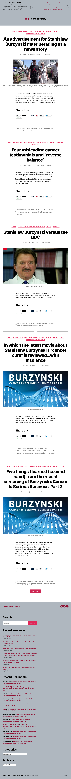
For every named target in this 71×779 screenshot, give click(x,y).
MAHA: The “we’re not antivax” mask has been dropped (19, 648)
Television (56, 227)
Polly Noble (31, 212)
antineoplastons (21, 128)
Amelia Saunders (21, 448)
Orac (24, 54)
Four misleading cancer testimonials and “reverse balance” (35, 155)
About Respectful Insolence (54, 3)
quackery (36, 212)
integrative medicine (44, 211)
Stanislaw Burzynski (29, 130)
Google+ (18, 606)
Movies (61, 337)
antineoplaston (30, 448)
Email (11, 606)
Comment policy (57, 5)
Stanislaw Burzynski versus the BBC (35, 234)
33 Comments (47, 54)
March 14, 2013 (35, 492)
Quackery (56, 31)
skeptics (19, 584)
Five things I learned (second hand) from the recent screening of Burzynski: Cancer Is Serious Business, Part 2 (35, 479)
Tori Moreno (51, 453)
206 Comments (46, 242)
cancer (43, 209)
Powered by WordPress (31, 775)
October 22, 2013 (34, 165)
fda (41, 450)
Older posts (35, 591)
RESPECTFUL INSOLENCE (12, 3)
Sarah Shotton (43, 212)
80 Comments (45, 365)
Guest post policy (57, 7)
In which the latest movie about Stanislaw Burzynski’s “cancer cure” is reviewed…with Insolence (35, 352)
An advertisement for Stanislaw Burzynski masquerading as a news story (35, 44)
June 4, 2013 (34, 242)
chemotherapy (21, 450)
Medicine (49, 31)
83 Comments (46, 492)
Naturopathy (61, 142)
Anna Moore (29, 209)
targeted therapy (43, 453)
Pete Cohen (20, 130)
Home (44, 3)
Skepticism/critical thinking (35, 33)
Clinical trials (18, 337)
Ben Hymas (40, 448)
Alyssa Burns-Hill (21, 209)
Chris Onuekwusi (29, 450)
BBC (27, 323)
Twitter (5, 606)
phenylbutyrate (51, 583)
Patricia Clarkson (31, 452)
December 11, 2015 (35, 54)
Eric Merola (29, 128)
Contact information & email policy (52, 9)
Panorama (44, 323)
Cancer (14, 31)
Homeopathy (44, 142)
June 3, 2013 (34, 365)
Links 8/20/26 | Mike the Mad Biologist (14, 687)
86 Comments (47, 165)
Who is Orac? (48, 5)
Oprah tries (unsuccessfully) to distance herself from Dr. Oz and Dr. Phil (19, 688)
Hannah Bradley (36, 128)
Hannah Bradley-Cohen (47, 128)
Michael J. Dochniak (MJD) (11, 724)
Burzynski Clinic (39, 581)
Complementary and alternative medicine (31, 31)
